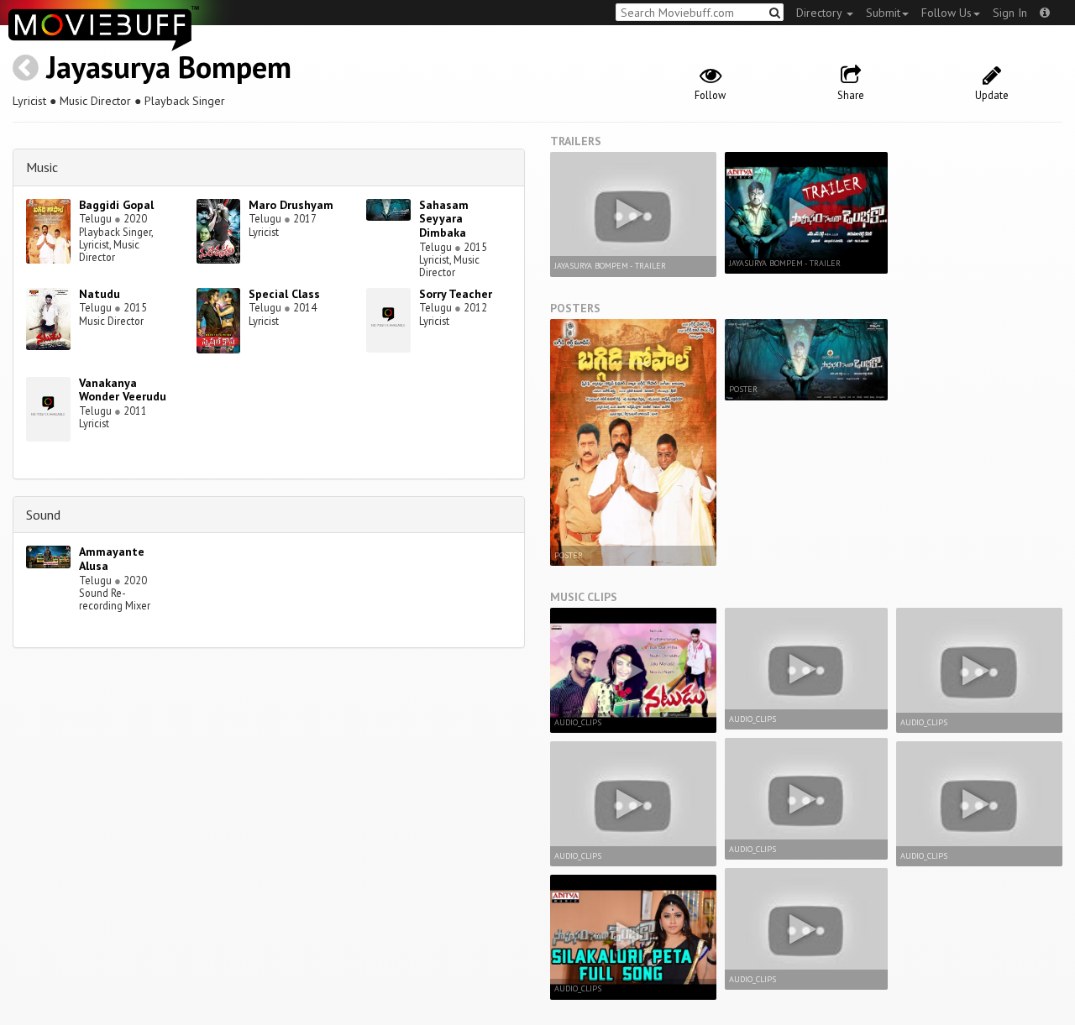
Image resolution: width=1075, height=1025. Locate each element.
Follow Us (946, 12)
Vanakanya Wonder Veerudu (122, 390)
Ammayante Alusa (111, 558)
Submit (883, 12)
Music (42, 167)
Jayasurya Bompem (168, 66)
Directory (820, 12)
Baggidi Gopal (116, 204)
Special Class (284, 293)
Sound (43, 514)
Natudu (99, 293)
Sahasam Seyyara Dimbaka (444, 219)
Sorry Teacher (455, 293)
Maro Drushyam (291, 204)
